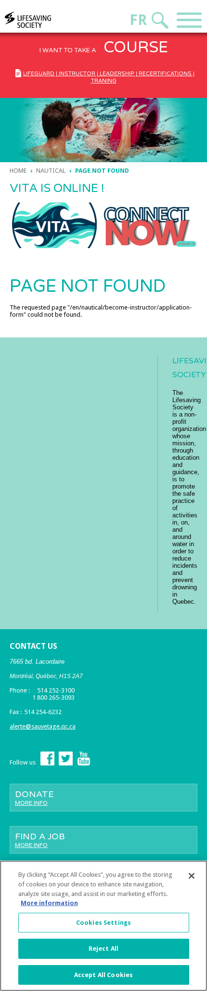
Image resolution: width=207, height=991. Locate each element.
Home (18, 170)
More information (49, 903)
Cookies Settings (103, 922)
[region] (103, 925)
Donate (34, 797)
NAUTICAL (50, 170)
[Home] (46, 20)
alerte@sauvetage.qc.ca (43, 726)
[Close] (191, 875)
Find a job (40, 839)
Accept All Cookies (103, 975)
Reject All (103, 948)
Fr (138, 20)
